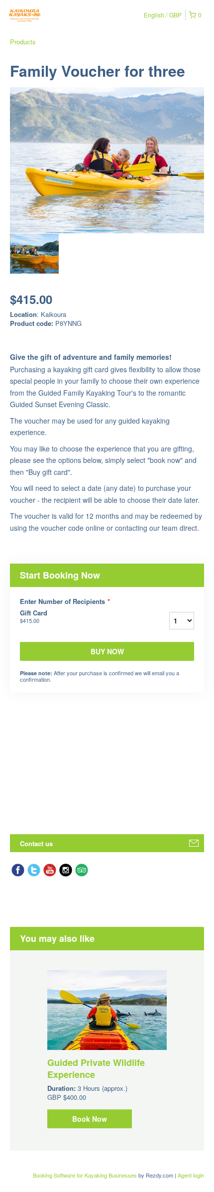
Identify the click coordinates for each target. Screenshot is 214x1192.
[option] (34, 254)
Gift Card (33, 616)
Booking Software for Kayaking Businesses (85, 1175)
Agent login (191, 1175)
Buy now (107, 651)
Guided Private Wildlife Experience (96, 1068)
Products (23, 41)
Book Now (89, 1119)
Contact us (36, 843)
